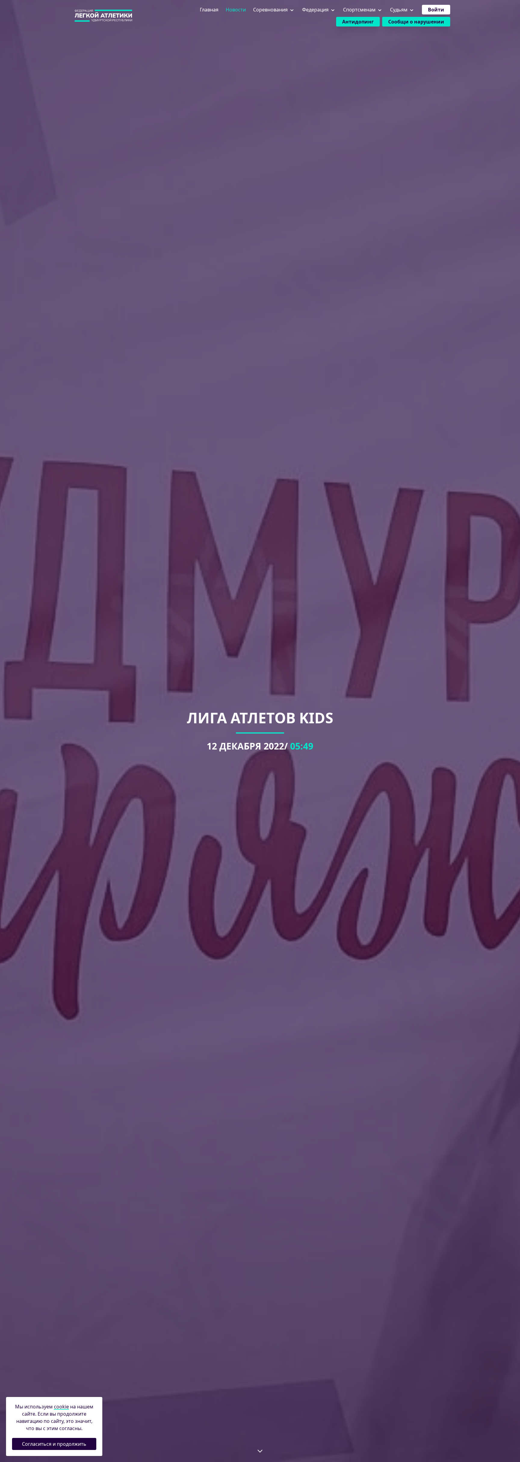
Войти (436, 9)
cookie (61, 1406)
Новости (236, 9)
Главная (209, 9)
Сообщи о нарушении (416, 21)
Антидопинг (358, 21)
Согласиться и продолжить (54, 1444)
